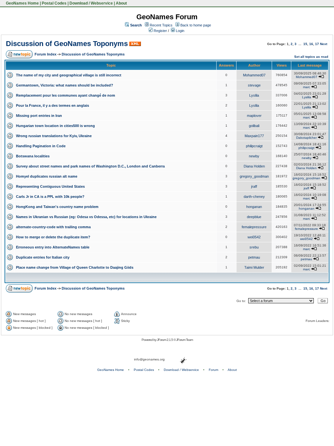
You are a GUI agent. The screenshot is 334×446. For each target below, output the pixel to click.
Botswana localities (33, 156)
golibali (254, 126)
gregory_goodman (254, 176)
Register (160, 31)
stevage (254, 85)
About (121, 3)
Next (323, 44)
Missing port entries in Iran (39, 116)
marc (306, 87)
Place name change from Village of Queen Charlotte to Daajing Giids (74, 267)
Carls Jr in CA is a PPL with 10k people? (50, 197)
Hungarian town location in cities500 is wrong (55, 126)
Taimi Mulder (254, 267)
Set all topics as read (311, 56)
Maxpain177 (254, 136)
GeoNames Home (22, 3)
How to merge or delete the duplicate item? (53, 237)
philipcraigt (254, 146)
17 (317, 44)
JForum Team (184, 340)
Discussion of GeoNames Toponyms (67, 44)
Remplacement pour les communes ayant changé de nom (65, 95)
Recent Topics (161, 25)
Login (179, 31)
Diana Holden (254, 166)
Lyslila (254, 95)
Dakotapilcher (306, 137)
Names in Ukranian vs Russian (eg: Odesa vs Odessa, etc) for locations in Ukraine (86, 217)
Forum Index (45, 54)
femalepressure (254, 227)
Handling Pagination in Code (41, 146)
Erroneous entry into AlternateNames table (52, 247)
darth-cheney (254, 197)
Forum (213, 370)
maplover (254, 116)
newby (254, 156)
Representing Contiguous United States (50, 186)
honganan (254, 207)
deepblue (254, 217)
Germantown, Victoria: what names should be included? (64, 85)
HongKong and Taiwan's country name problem (57, 207)
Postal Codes (54, 3)
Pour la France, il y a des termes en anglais (52, 105)
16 (311, 44)
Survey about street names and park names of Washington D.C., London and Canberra (90, 166)
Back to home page (195, 25)
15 (305, 44)
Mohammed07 (254, 75)
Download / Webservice (91, 3)
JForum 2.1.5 (165, 340)
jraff (254, 186)
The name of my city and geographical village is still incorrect (68, 75)
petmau (254, 257)
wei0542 (254, 237)
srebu (254, 247)
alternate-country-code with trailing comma (53, 227)
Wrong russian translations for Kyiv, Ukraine (54, 136)
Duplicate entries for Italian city (42, 257)
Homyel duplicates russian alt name (46, 176)
